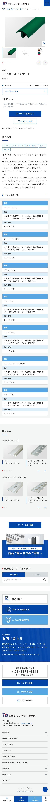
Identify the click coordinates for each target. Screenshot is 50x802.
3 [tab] (6, 470)
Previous (38, 62)
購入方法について (9, 128)
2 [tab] (4, 470)
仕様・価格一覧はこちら (37, 85)
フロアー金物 (19, 9)
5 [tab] (9, 470)
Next (45, 62)
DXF (41, 146)
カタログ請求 (7, 750)
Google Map (25, 723)
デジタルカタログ (9, 738)
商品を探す (17, 599)
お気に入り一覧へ (26, 128)
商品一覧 (10, 9)
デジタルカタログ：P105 (12, 146)
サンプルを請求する (21, 609)
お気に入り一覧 (8, 756)
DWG (5, 150)
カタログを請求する (21, 620)
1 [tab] (2, 62)
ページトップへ (45, 789)
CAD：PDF (31, 146)
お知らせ (6, 780)
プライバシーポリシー (25, 788)
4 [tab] (7, 470)
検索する (45, 580)
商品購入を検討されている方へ (15, 762)
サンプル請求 (7, 744)
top (3, 9)
